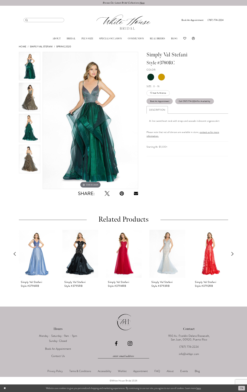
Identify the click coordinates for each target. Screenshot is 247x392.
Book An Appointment (159, 101)
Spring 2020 (63, 46)
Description (157, 109)
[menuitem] (44, 20)
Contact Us (58, 356)
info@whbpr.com (189, 354)
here (198, 388)
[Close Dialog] (5, 388)
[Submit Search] (27, 20)
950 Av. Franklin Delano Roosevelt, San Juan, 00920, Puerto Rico (189, 337)
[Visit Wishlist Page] (184, 38)
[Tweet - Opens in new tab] (107, 193)
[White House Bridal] (123, 22)
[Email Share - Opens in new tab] (136, 193)
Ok (241, 388)
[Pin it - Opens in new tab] (122, 193)
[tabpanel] (29, 67)
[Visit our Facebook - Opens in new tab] (116, 343)
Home (22, 46)
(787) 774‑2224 (189, 347)
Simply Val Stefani (41, 46)
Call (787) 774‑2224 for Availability (194, 101)
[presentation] (37, 254)
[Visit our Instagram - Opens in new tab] (130, 343)
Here (141, 3)
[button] (193, 38)
